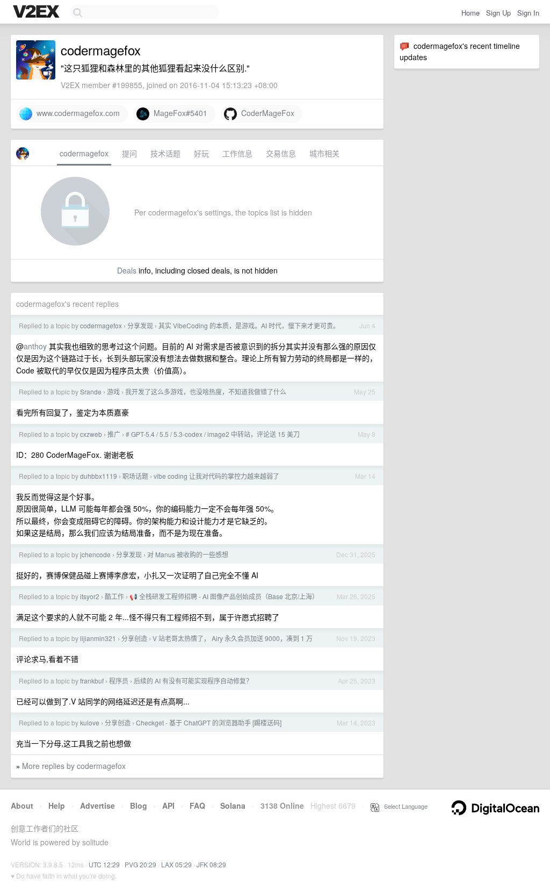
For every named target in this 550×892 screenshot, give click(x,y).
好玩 (201, 153)
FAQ (197, 805)
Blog (138, 805)
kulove (89, 722)
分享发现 (140, 325)
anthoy (35, 346)
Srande (91, 391)
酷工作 (114, 596)
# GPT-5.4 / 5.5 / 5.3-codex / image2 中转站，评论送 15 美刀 (213, 433)
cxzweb (91, 433)
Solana (232, 805)
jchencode (95, 554)
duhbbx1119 (98, 475)
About (22, 805)
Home (470, 13)
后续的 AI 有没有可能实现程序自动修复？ (193, 680)
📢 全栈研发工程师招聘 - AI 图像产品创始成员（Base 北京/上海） (224, 596)
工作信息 (237, 153)
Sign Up (498, 13)
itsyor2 (89, 596)
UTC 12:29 (104, 864)
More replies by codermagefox (74, 765)
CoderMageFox (265, 112)
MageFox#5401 (178, 112)
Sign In (528, 13)
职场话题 (135, 475)
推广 (113, 433)
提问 (129, 153)
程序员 (118, 680)
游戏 (113, 391)
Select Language (403, 806)
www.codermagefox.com (76, 112)
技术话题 (165, 153)
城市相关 (324, 153)
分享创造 (134, 638)
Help (56, 805)
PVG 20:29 (140, 864)
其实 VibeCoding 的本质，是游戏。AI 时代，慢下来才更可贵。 (248, 325)
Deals (126, 270)
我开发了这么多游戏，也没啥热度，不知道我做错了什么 (205, 391)
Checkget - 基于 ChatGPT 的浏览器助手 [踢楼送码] (208, 722)
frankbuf (92, 680)
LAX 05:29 (176, 864)
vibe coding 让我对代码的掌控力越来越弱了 (216, 475)
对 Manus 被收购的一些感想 (187, 554)
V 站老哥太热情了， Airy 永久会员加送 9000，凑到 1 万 (233, 638)
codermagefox (84, 153)
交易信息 (281, 153)
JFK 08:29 (211, 864)
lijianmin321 (98, 638)
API (168, 805)
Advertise (97, 805)
